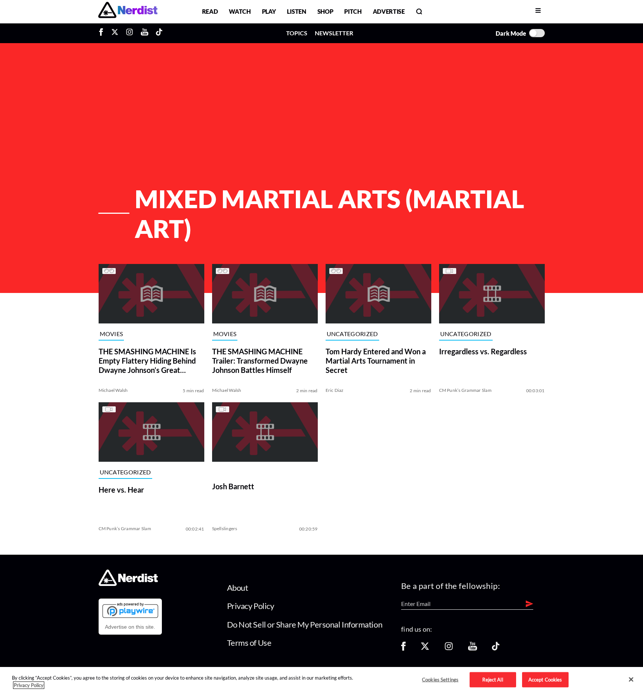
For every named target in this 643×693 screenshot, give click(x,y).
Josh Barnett (233, 486)
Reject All (492, 679)
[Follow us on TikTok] (495, 648)
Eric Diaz (335, 390)
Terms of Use (249, 643)
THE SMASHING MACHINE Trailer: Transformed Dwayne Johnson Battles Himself (260, 360)
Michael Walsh (113, 390)
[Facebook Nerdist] (103, 33)
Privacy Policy (250, 606)
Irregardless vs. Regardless (483, 351)
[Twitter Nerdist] (115, 33)
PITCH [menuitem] (352, 11)
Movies (111, 333)
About (237, 588)
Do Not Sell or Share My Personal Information (305, 624)
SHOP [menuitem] (325, 11)
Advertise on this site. (130, 627)
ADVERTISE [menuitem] (389, 11)
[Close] (631, 679)
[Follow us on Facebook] (403, 648)
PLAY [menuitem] (269, 11)
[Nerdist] (127, 11)
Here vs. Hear (121, 489)
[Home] (128, 583)
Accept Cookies (545, 679)
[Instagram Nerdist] (129, 33)
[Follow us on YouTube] (472, 648)
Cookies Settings (440, 679)
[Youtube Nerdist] (144, 33)
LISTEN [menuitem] (296, 11)
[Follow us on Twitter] (424, 648)
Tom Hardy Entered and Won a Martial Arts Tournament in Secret (376, 360)
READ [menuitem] (210, 11)
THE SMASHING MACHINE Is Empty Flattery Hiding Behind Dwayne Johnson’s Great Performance (147, 361)
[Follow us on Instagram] (448, 648)
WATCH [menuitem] (239, 11)
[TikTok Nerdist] (159, 33)
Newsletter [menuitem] (334, 32)
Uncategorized (352, 333)
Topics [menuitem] (296, 32)
